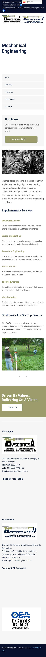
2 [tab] (23, 376)
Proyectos (9, 92)
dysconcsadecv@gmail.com (19, 560)
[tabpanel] (23, 354)
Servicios (8, 85)
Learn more (12, 407)
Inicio (7, 77)
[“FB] (21, 5)
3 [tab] (26, 376)
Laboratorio (10, 99)
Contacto (8, 106)
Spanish (29, 2)
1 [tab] (19, 376)
